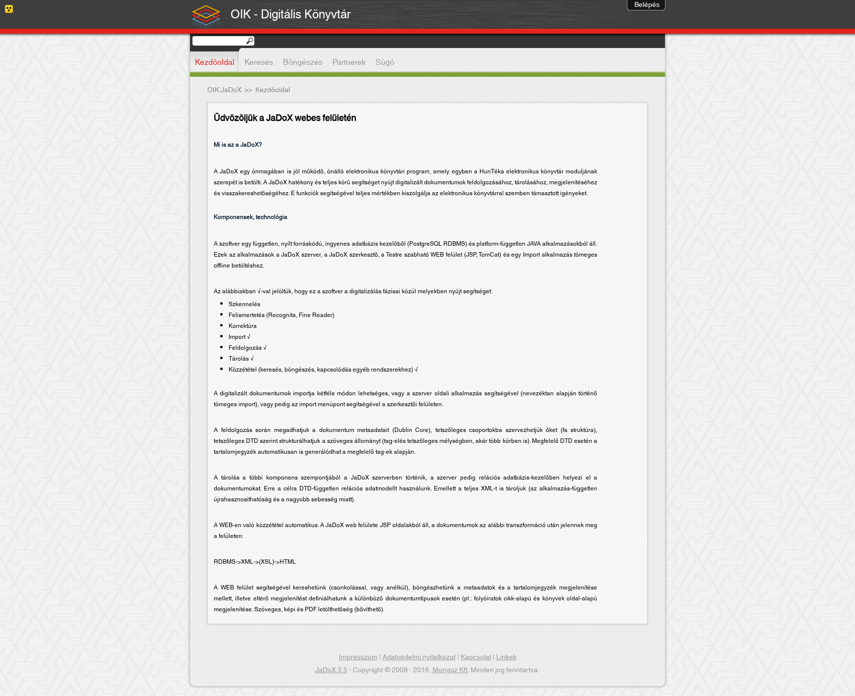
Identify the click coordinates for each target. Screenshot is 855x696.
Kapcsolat (476, 657)
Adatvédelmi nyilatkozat (419, 657)
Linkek (506, 657)
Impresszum (358, 657)
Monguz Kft (450, 670)
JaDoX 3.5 (331, 670)
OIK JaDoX (224, 90)
